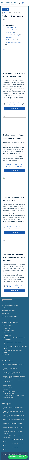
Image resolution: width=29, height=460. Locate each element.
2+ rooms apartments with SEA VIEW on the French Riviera (13, 416)
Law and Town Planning (12, 35)
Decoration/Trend (11, 30)
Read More (14, 109)
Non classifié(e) (10, 37)
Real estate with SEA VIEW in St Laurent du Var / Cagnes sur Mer (14, 381)
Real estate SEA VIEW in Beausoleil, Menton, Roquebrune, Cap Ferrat (13, 392)
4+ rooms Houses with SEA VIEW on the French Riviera (14, 444)
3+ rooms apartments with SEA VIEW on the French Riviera (13, 420)
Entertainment (10, 32)
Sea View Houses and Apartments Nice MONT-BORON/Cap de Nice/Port (13, 365)
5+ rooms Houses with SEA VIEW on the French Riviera (14, 448)
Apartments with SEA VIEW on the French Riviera (13, 408)
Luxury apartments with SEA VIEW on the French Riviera (13, 412)
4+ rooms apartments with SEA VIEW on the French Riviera (13, 424)
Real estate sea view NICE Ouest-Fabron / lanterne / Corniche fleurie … (12, 373)
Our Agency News (11, 40)
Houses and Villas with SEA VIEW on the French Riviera (13, 432)
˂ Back (5, 9)
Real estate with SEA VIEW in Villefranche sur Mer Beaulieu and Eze (14, 384)
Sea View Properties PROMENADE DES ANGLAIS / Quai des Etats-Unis (14, 377)
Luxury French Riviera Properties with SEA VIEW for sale (13, 436)
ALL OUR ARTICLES (8, 104)
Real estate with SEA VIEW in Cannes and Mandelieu (12, 388)
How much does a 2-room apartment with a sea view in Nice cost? (14, 257)
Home (5, 12)
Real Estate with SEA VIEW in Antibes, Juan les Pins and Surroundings (13, 396)
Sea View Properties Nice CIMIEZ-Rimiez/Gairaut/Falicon (10, 369)
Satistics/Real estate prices (17, 104)
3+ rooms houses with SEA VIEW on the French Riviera (14, 440)
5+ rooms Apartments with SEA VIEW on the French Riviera (13, 428)
